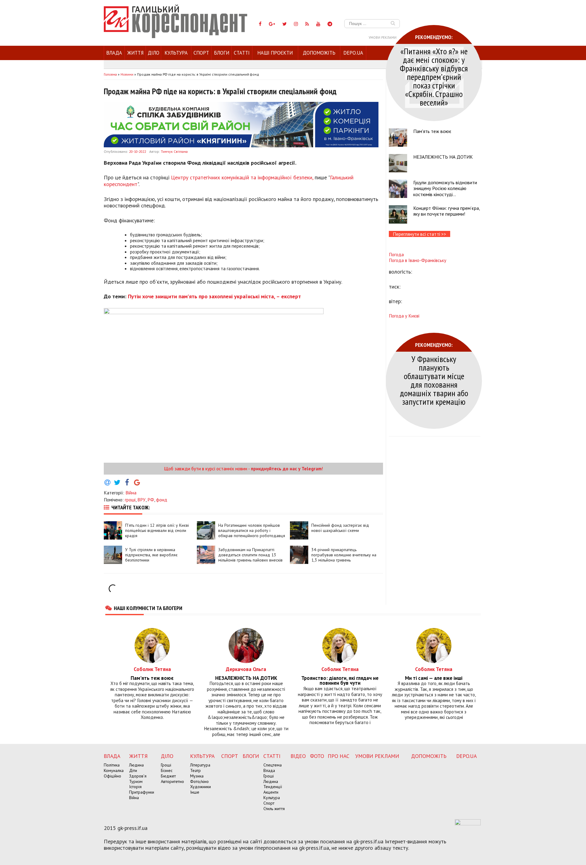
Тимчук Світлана (174, 151)
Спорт (201, 52)
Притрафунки (141, 792)
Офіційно (112, 776)
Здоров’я (137, 776)
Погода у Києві (404, 316)
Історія (135, 786)
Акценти (270, 792)
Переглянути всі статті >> (419, 234)
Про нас (338, 756)
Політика (112, 765)
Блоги (221, 52)
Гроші (166, 765)
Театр (195, 770)
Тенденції (272, 786)
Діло (153, 52)
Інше (194, 792)
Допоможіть (319, 52)
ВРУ (141, 500)
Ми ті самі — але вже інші (433, 678)
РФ (150, 500)
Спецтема (272, 765)
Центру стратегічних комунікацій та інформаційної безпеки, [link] (242, 177)
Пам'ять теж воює (432, 131)
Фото (317, 756)
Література (200, 765)
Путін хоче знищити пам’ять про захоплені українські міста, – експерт (213, 296)
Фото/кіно (199, 781)
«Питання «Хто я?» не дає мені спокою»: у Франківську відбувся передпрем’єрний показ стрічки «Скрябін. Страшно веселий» (434, 76)
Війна (130, 493)
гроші (130, 500)
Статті (242, 52)
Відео (298, 756)
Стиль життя (274, 808)
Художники (200, 786)
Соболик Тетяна (152, 669)
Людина (136, 765)
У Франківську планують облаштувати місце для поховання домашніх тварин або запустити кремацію (434, 380)
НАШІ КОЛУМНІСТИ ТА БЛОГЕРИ (148, 608)
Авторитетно (172, 781)
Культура (176, 52)
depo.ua (353, 52)
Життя (135, 52)
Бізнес (166, 770)
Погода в (417, 260)
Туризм (136, 781)
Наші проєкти (275, 52)
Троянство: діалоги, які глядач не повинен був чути (339, 681)
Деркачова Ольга (246, 669)
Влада (114, 52)
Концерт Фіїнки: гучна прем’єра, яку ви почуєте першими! (446, 211)
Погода (396, 254)
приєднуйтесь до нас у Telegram (286, 468)
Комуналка (114, 770)
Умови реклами (382, 37)
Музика (197, 776)
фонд (161, 500)
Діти (133, 770)
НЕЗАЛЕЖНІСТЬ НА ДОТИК (443, 157)
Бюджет (168, 776)
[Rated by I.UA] (468, 823)
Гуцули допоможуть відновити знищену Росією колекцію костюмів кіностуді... (445, 188)
